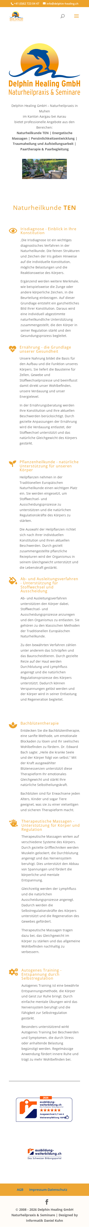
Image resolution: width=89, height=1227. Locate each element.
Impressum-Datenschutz (48, 1189)
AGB (20, 1189)
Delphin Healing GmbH (55, 1209)
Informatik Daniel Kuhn (44, 1220)
